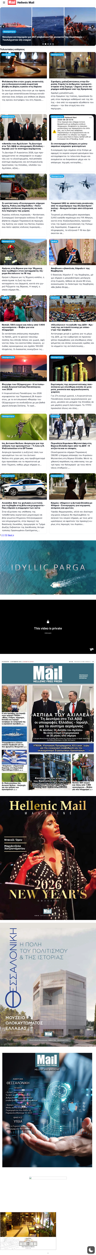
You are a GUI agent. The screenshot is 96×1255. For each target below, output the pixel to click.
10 (6, 535)
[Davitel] (48, 1231)
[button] (48, 1231)
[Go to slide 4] (50, 44)
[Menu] (4, 2)
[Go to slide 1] (43, 44)
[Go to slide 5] (53, 44)
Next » (11, 535)
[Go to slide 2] (45, 44)
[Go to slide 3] (48, 44)
